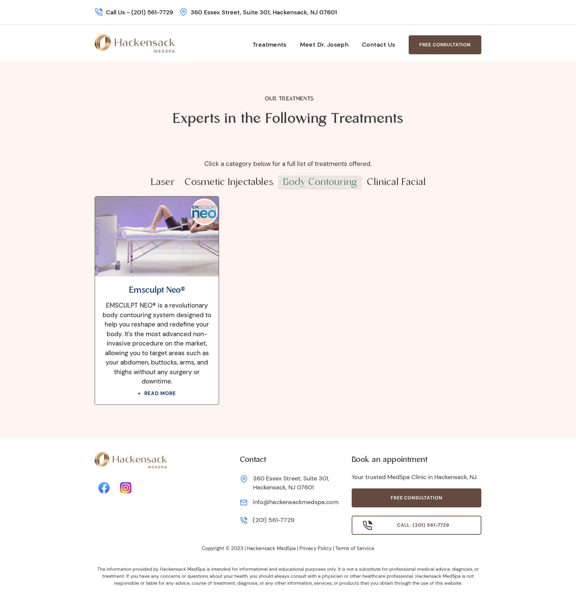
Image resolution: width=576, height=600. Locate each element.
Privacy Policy (315, 548)
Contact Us (378, 45)
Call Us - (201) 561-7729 (139, 12)
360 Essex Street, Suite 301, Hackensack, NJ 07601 (264, 12)
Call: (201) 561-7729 (423, 525)
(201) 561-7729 (273, 520)
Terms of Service (354, 548)
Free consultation (416, 498)
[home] (135, 43)
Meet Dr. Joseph (324, 45)
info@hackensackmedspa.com (296, 502)
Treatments (270, 45)
